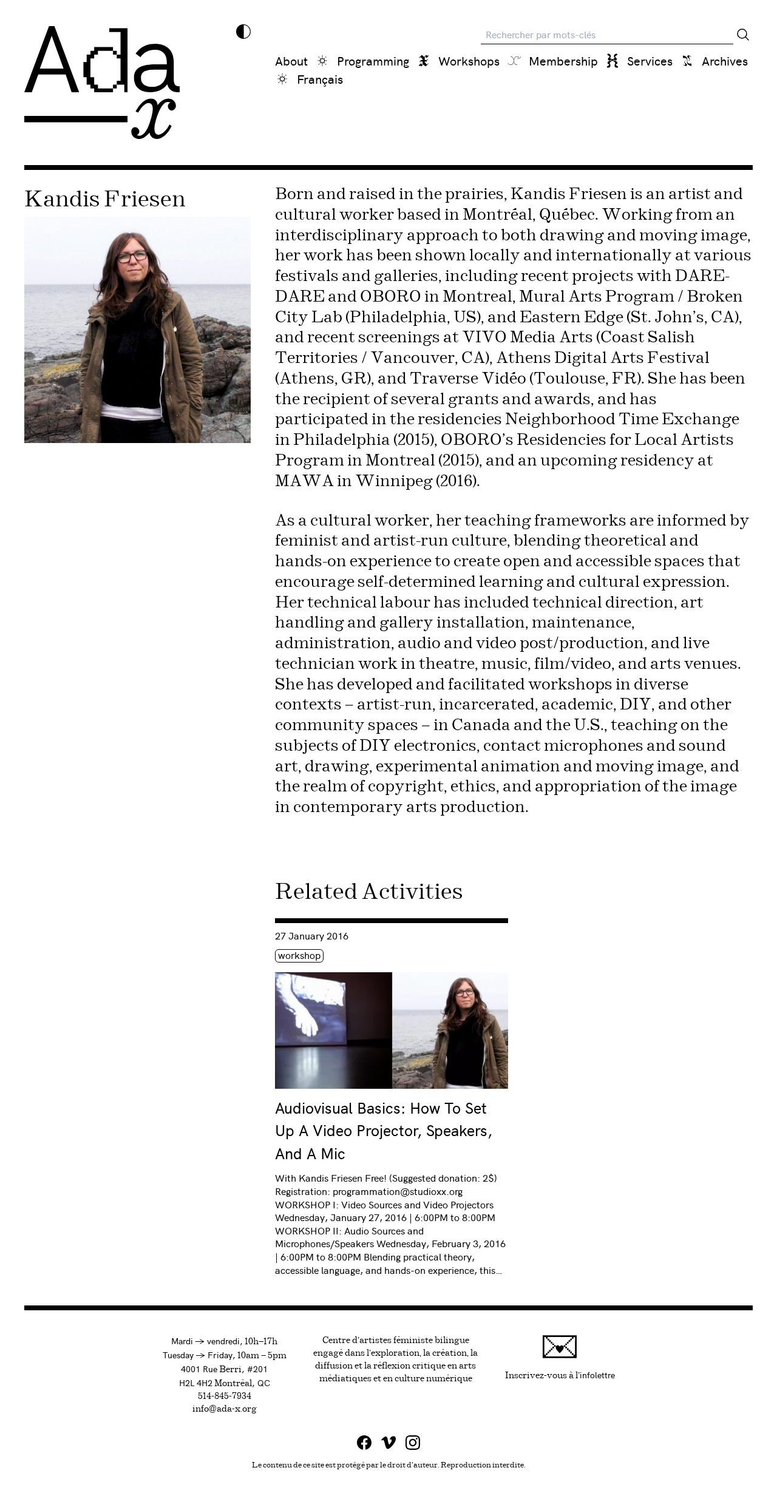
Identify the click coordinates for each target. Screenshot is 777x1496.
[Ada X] (102, 82)
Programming (373, 60)
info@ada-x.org (224, 1409)
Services (650, 60)
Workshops (469, 60)
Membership (563, 60)
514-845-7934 (224, 1396)
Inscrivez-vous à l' (560, 1374)
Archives (725, 60)
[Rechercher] (743, 34)
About (291, 60)
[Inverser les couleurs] (243, 31)
